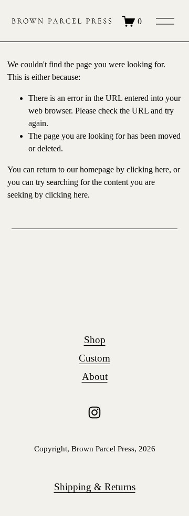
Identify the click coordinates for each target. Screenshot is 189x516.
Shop (95, 339)
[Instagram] (94, 412)
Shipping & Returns (94, 486)
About (95, 376)
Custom (94, 358)
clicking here (148, 169)
